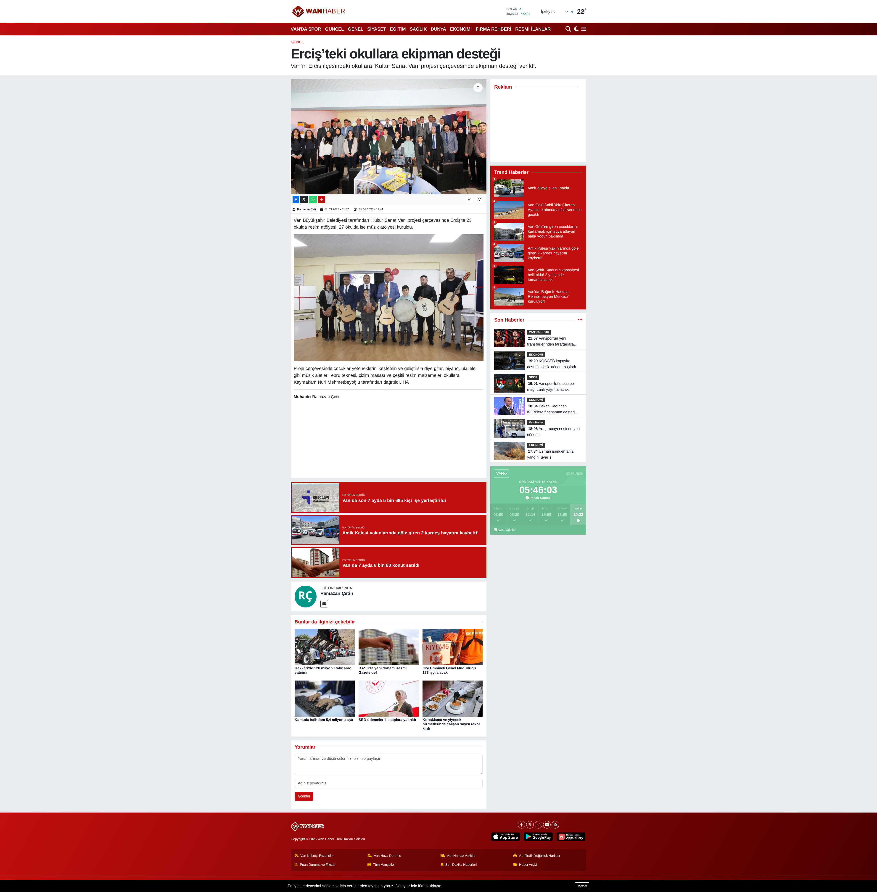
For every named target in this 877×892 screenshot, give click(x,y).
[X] (530, 825)
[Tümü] (580, 320)
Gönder (304, 796)
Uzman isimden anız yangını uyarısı (550, 454)
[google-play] (538, 836)
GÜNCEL (334, 29)
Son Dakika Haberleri (461, 864)
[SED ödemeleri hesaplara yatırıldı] (389, 698)
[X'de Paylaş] (304, 199)
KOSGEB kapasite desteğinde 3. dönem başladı (551, 364)
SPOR (533, 377)
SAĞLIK (418, 29)
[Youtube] (547, 825)
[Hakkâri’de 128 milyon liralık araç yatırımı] (325, 646)
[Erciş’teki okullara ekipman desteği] (388, 136)
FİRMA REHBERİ (493, 29)
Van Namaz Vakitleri (461, 856)
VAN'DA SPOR (306, 29)
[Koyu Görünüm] (575, 29)
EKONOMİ (461, 29)
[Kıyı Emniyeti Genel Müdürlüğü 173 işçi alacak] (453, 646)
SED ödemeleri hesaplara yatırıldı (387, 720)
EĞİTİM (398, 29)
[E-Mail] (324, 603)
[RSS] (555, 825)
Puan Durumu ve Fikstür (317, 864)
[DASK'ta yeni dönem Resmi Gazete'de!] (389, 646)
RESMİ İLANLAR (533, 29)
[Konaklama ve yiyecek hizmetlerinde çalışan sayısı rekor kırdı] (453, 698)
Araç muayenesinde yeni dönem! (554, 432)
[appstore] (505, 836)
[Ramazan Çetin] (306, 596)
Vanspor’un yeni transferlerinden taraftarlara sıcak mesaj (550, 341)
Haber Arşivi (528, 864)
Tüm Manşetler (384, 864)
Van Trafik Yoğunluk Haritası (539, 856)
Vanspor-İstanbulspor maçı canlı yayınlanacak (551, 386)
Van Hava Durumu (387, 856)
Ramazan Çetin (307, 209)
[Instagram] (538, 825)
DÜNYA (438, 29)
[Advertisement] (388, 440)
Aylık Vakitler (507, 529)
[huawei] (571, 836)
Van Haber (536, 422)
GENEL (355, 29)
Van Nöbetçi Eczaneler (317, 856)
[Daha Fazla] (321, 199)
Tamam (582, 885)
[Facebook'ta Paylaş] (296, 199)
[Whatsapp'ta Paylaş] (313, 199)
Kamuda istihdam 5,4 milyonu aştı (324, 720)
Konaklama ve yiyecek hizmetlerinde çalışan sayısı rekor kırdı (451, 724)
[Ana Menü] (582, 29)
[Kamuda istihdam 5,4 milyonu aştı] (325, 698)
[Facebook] (521, 825)
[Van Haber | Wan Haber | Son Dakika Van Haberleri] (319, 11)
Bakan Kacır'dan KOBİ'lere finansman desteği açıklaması (551, 409)
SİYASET (376, 29)
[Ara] (568, 29)
